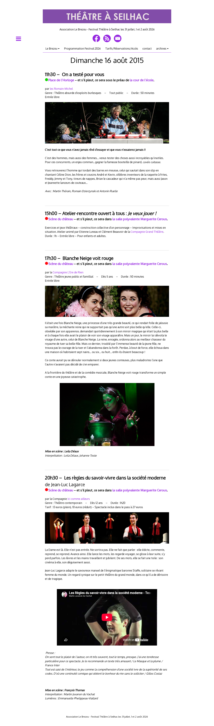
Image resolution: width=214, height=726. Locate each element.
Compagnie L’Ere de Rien (68, 272)
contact (147, 48)
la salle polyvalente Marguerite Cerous (139, 219)
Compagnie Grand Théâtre (147, 231)
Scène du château (60, 219)
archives (161, 48)
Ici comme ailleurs (79, 498)
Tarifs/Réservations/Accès (121, 48)
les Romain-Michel (61, 88)
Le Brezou (51, 48)
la (113, 490)
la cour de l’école (142, 80)
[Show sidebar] (18, 38)
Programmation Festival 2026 (82, 48)
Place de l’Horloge (61, 80)
